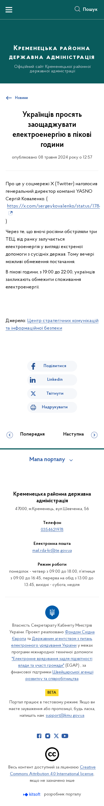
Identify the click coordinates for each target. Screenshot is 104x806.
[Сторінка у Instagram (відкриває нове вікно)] (47, 736)
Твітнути (55, 393)
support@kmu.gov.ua (65, 715)
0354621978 (52, 530)
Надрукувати (55, 407)
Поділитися (55, 366)
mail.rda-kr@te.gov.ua (52, 550)
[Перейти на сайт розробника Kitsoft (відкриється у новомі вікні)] (32, 794)
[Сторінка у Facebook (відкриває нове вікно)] (39, 736)
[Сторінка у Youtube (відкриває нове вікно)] (65, 736)
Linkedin (55, 379)
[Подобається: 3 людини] (52, 309)
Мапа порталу (47, 460)
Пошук (90, 9)
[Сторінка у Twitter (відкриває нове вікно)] (56, 736)
